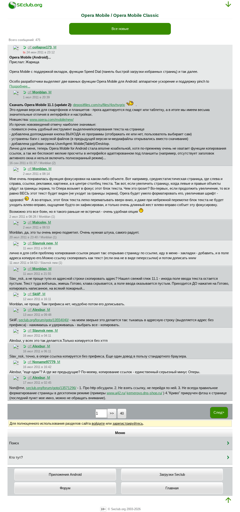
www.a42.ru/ (116, 393)
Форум (65, 488)
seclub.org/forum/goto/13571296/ (51, 388)
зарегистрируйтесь (127, 423)
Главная (172, 488)
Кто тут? (16, 457)
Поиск (14, 443)
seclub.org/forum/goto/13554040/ (44, 320)
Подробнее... (19, 86)
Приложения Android (65, 474)
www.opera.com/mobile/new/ (52, 120)
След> (219, 412)
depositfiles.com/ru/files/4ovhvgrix (99, 105)
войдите (98, 423)
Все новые (120, 29)
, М (42, 47)
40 (122, 413)
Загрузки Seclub (172, 474)
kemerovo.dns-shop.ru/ (144, 393)
